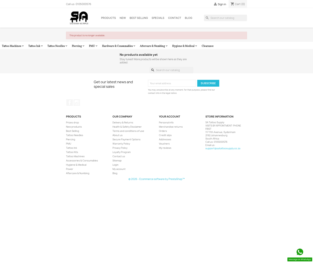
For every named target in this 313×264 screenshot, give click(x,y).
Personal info (166, 122)
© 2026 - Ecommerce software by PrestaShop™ (156, 179)
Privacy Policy (119, 147)
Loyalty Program (121, 152)
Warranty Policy (121, 143)
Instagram (77, 102)
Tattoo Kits (72, 152)
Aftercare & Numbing (154, 46)
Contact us (118, 156)
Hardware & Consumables (119, 46)
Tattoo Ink (36, 46)
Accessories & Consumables (82, 160)
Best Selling (139, 18)
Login (115, 164)
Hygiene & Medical (185, 46)
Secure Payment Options (126, 139)
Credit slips (165, 135)
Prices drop (72, 122)
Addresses (165, 139)
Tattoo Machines (13, 46)
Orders (163, 130)
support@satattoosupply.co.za (222, 148)
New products (74, 126)
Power (69, 169)
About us (117, 135)
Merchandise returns (171, 126)
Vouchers (164, 143)
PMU (93, 46)
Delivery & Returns (122, 122)
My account (119, 169)
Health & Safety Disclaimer (127, 126)
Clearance (208, 46)
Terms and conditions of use (128, 130)
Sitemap (117, 160)
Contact (174, 18)
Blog (188, 18)
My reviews (165, 147)
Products (108, 18)
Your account (169, 116)
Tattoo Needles (57, 46)
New (123, 18)
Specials (158, 18)
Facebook (69, 102)
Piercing (78, 46)
